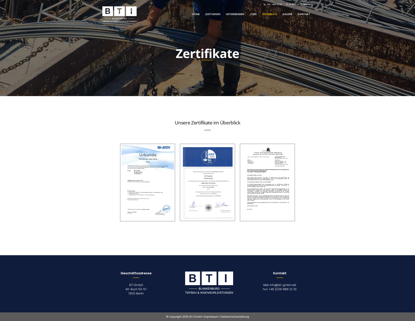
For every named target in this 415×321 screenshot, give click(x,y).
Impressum (211, 317)
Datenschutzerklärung (234, 317)
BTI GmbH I (196, 317)
